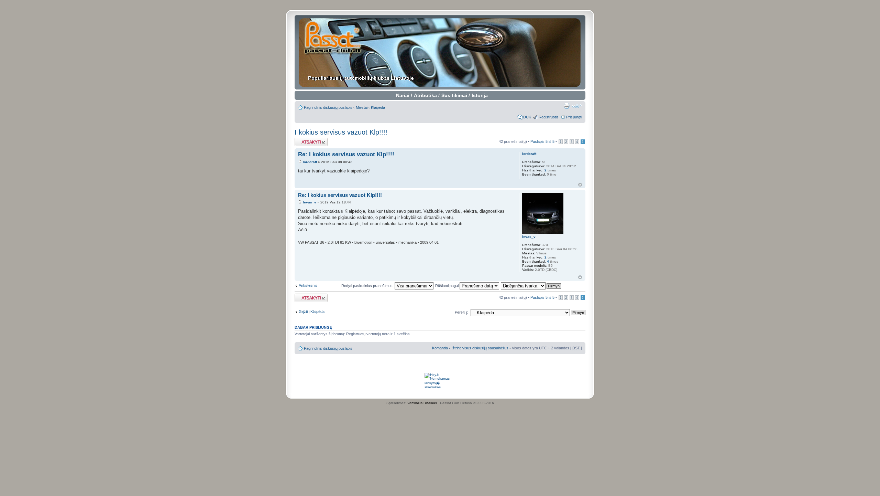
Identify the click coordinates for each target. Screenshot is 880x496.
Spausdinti (566, 106)
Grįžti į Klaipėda (311, 311)
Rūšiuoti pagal (447, 286)
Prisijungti (574, 117)
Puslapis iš (542, 141)
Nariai (402, 95)
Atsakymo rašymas (311, 140)
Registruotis (549, 117)
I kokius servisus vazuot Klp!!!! (341, 132)
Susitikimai (454, 95)
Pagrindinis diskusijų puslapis (328, 107)
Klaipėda (378, 107)
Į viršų (580, 185)
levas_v (309, 202)
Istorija (480, 95)
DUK (527, 117)
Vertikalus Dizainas (422, 403)
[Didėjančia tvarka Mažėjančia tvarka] (531, 286)
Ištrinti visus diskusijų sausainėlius (479, 348)
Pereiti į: (461, 312)
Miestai (361, 107)
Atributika (425, 95)
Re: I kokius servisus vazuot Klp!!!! (346, 154)
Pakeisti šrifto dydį (577, 106)
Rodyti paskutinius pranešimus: (368, 286)
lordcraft (310, 162)
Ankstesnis (308, 285)
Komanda (440, 348)
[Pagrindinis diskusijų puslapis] (440, 52)
